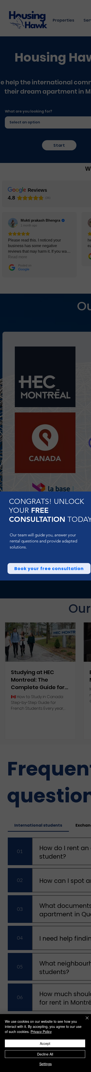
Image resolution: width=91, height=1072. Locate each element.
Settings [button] (45, 1063)
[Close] (84, 1021)
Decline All (45, 1054)
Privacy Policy (41, 1031)
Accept (45, 1043)
